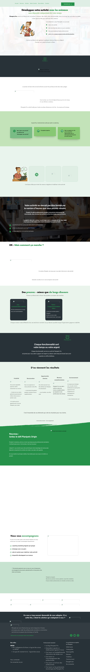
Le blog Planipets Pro (52, 645)
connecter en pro (17, 662)
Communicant (70, 659)
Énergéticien (70, 661)
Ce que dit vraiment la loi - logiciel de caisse (26, 652)
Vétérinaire (69, 647)
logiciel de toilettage (70, 318)
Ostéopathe (69, 649)
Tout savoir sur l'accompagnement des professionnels (53, 658)
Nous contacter (15, 660)
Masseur (68, 654)
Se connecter (70, 664)
